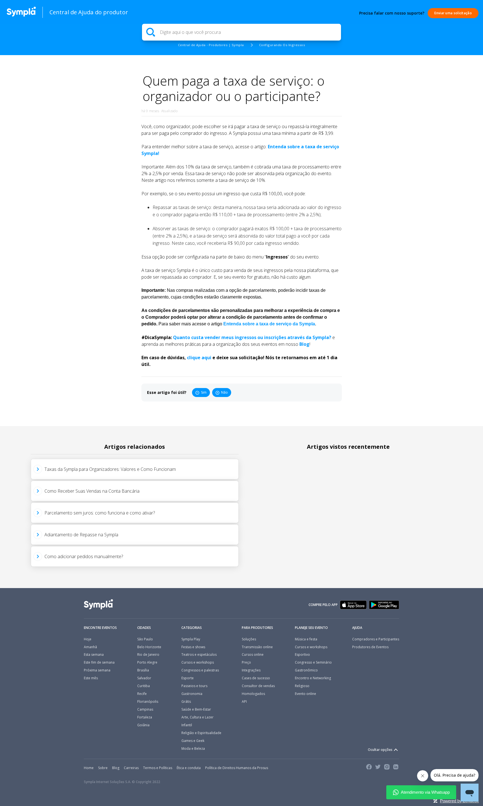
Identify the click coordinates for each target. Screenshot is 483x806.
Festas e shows (193, 647)
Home (89, 768)
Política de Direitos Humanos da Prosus (236, 768)
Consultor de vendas (258, 686)
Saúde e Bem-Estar (196, 709)
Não (224, 392)
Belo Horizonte (149, 647)
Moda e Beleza (193, 748)
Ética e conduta (189, 768)
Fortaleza (144, 717)
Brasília (143, 670)
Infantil (186, 725)
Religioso (302, 686)
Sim (204, 392)
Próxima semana (97, 670)
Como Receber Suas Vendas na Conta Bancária (91, 491)
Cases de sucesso (256, 678)
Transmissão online (257, 647)
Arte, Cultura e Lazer (197, 717)
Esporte (187, 678)
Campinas (145, 709)
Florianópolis (147, 701)
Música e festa (306, 639)
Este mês (91, 678)
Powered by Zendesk (459, 800)
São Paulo (145, 639)
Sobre (103, 768)
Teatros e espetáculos (199, 654)
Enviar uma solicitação (453, 13)
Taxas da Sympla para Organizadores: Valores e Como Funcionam (110, 469)
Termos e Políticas (157, 768)
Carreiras (131, 768)
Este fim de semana (99, 662)
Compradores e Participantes (375, 639)
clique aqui (199, 357)
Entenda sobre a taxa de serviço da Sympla (269, 323)
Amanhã (90, 647)
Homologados (253, 694)
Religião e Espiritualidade (201, 733)
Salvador (144, 678)
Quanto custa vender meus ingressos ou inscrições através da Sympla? (252, 337)
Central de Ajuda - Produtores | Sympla (211, 45)
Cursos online (253, 654)
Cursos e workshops (197, 662)
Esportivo (302, 654)
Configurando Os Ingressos (282, 45)
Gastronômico (306, 670)
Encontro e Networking (313, 678)
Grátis (186, 701)
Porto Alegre (147, 662)
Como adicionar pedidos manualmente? (83, 556)
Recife (142, 694)
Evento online (305, 694)
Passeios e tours (194, 686)
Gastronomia (191, 694)
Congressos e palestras (200, 670)
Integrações (251, 670)
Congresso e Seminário (313, 662)
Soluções (249, 639)
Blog (304, 344)
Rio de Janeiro (148, 654)
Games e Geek (192, 741)
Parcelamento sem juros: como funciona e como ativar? (99, 513)
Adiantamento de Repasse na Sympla (81, 535)
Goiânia (143, 725)
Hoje (87, 639)
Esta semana (94, 654)
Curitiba (143, 686)
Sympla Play (190, 639)
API (244, 701)
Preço (246, 662)
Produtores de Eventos (370, 647)
